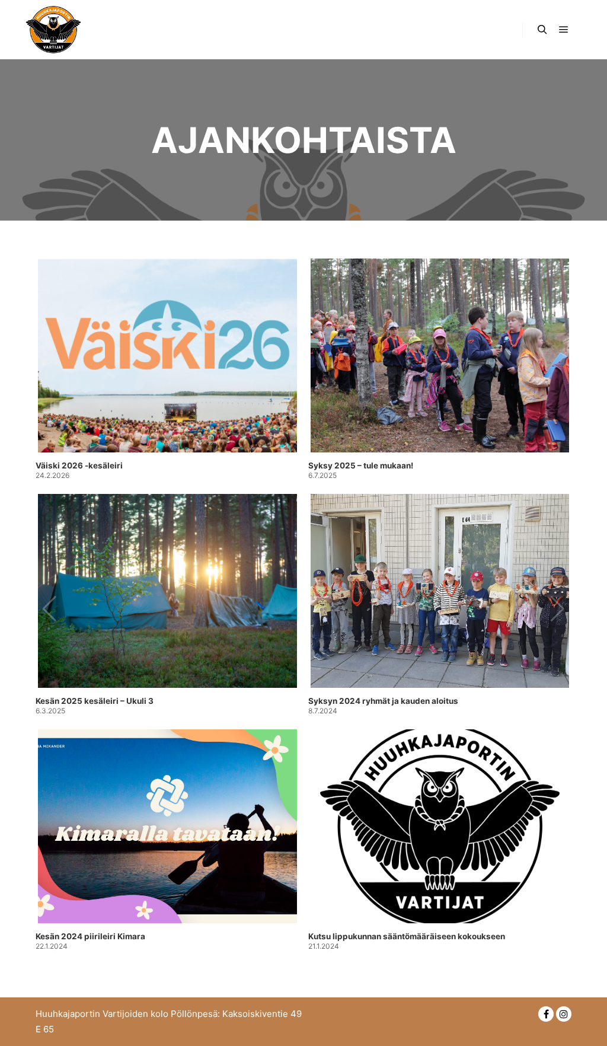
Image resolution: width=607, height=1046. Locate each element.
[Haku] (542, 29)
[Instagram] (563, 1014)
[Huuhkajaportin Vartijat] (53, 29)
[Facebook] (546, 1014)
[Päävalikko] (563, 29)
